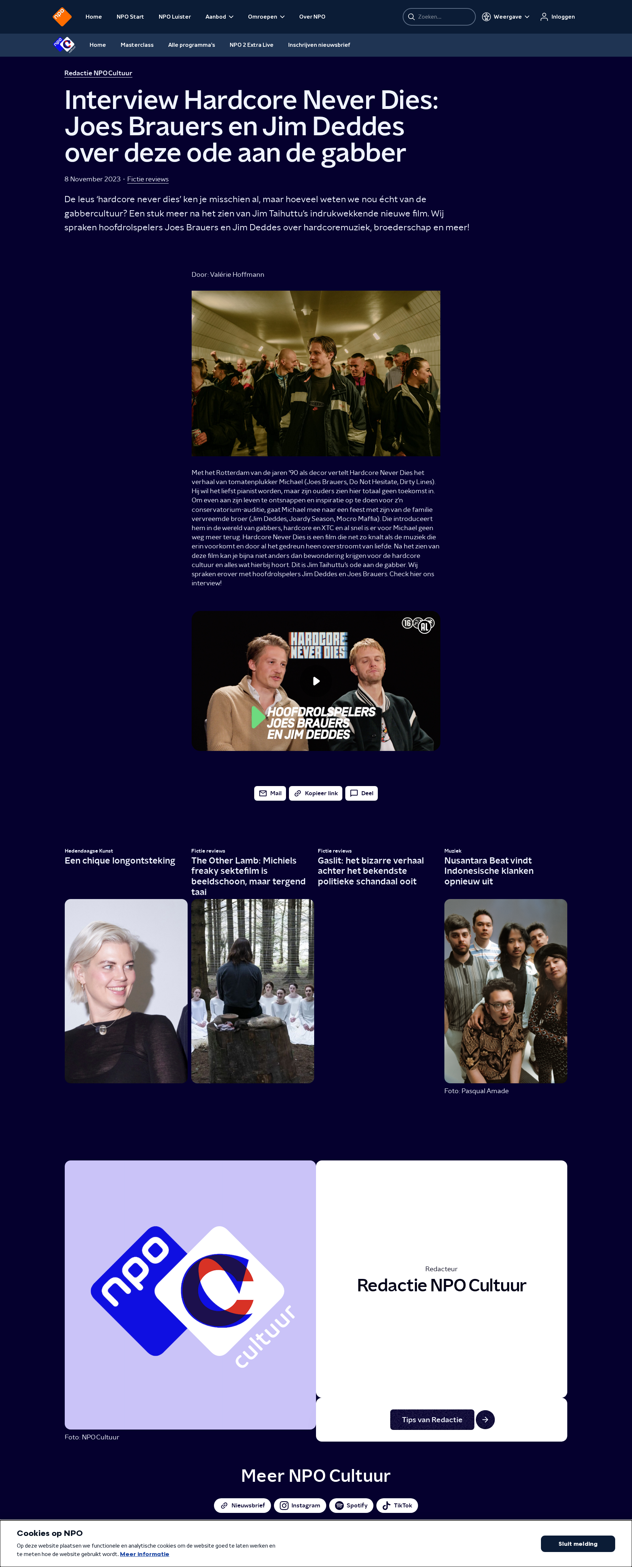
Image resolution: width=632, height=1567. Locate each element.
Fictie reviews (148, 179)
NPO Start (130, 17)
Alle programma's (191, 45)
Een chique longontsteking (120, 860)
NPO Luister (175, 17)
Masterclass (137, 45)
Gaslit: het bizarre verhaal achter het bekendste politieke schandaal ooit (371, 871)
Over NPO (312, 17)
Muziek (453, 851)
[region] (316, 681)
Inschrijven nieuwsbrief (319, 45)
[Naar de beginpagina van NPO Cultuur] (64, 45)
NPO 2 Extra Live (252, 45)
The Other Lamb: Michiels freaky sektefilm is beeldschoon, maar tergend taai (248, 876)
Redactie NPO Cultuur (98, 73)
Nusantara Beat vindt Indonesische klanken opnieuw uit (488, 871)
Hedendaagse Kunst (89, 851)
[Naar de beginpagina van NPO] (62, 16)
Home (94, 17)
